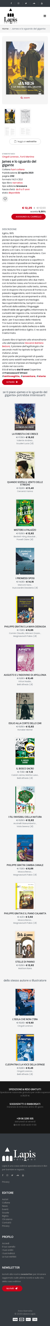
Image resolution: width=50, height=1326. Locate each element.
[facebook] (12, 3)
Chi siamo (7, 1219)
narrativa (17, 182)
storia (41, 376)
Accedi (5, 1243)
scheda (10, 382)
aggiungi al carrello (28, 216)
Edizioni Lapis (28, 1313)
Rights (5, 1216)
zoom (26, 97)
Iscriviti (10, 1288)
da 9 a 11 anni (22, 189)
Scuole (5, 1212)
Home (5, 28)
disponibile (14, 192)
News (5, 1206)
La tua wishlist (9, 1256)
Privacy (6, 1181)
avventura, (28, 376)
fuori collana (17, 169)
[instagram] (19, 3)
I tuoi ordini (7, 1250)
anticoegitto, (11, 376)
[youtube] (42, 3)
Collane (6, 1202)
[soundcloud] (34, 3)
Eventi (5, 1209)
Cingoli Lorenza (10, 156)
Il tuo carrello (8, 1246)
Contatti (6, 1222)
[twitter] (26, 3)
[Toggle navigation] (45, 16)
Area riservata (25, 1310)
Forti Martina (27, 156)
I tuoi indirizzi (8, 1253)
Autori (5, 1199)
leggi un (27, 141)
